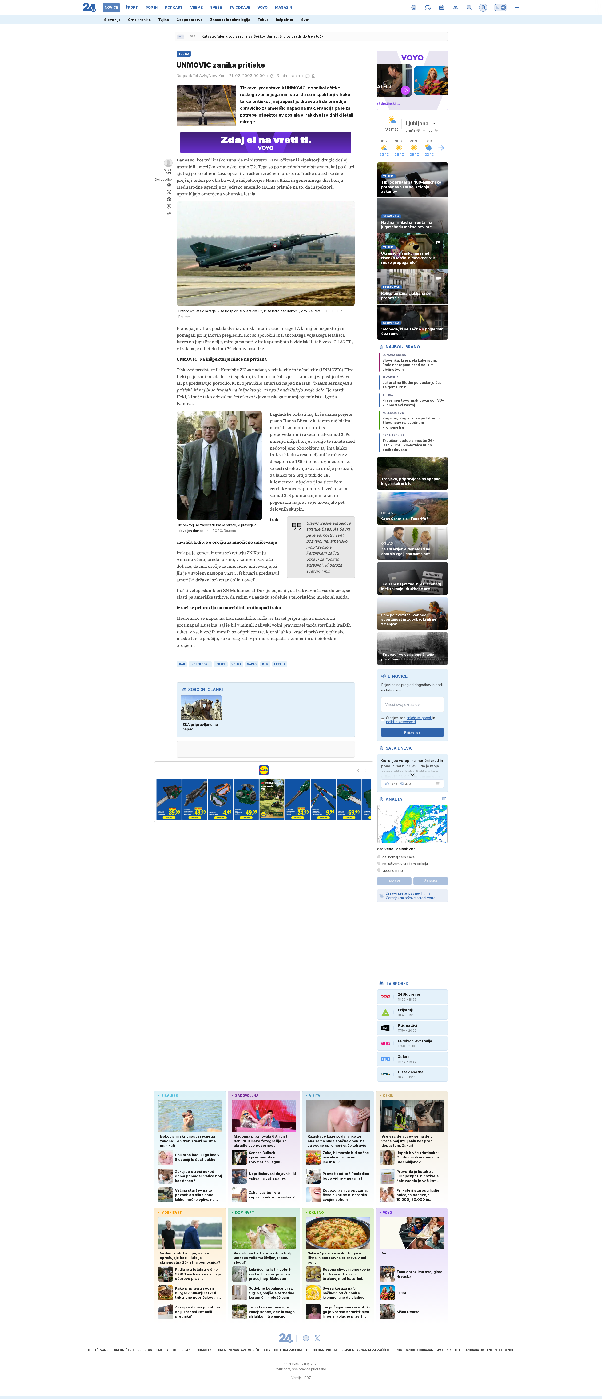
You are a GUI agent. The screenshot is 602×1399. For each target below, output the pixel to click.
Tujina (163, 19)
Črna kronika (139, 19)
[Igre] (428, 7)
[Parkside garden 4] (201, 799)
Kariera (162, 1350)
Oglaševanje (99, 1350)
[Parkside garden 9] (329, 799)
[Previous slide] (358, 770)
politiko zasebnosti (401, 722)
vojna (236, 664)
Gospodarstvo (189, 19)
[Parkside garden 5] (226, 799)
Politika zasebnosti (291, 1350)
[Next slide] (365, 770)
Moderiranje (183, 1350)
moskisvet (171, 1212)
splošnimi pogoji (419, 718)
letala (279, 664)
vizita (314, 1095)
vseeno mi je (392, 870)
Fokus (263, 19)
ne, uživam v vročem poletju (405, 863)
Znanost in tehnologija (230, 19)
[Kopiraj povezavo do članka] (169, 213)
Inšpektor (285, 19)
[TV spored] (442, 7)
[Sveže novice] (180, 36)
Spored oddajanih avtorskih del (433, 1350)
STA (169, 173)
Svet (305, 19)
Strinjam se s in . (410, 720)
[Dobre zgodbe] (414, 7)
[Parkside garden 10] (355, 799)
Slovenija (112, 19)
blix (265, 664)
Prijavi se (412, 732)
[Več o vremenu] (441, 147)
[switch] (500, 7)
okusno (316, 1212)
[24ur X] (317, 1338)
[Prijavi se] (483, 8)
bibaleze (169, 1095)
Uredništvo (124, 1350)
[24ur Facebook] (306, 1338)
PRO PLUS (145, 1350)
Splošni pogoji (325, 1350)
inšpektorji (200, 664)
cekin (388, 1095)
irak (181, 664)
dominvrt (244, 1212)
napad (252, 664)
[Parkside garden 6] (252, 799)
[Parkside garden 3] (175, 799)
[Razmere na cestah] (456, 7)
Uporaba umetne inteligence (489, 1350)
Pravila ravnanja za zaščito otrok (371, 1350)
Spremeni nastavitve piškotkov (243, 1350)
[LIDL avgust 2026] (264, 770)
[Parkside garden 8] (304, 799)
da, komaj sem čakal (398, 857)
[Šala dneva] (437, 784)
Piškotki (205, 1350)
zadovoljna (246, 1095)
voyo (387, 1212)
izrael (221, 664)
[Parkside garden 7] (278, 799)
